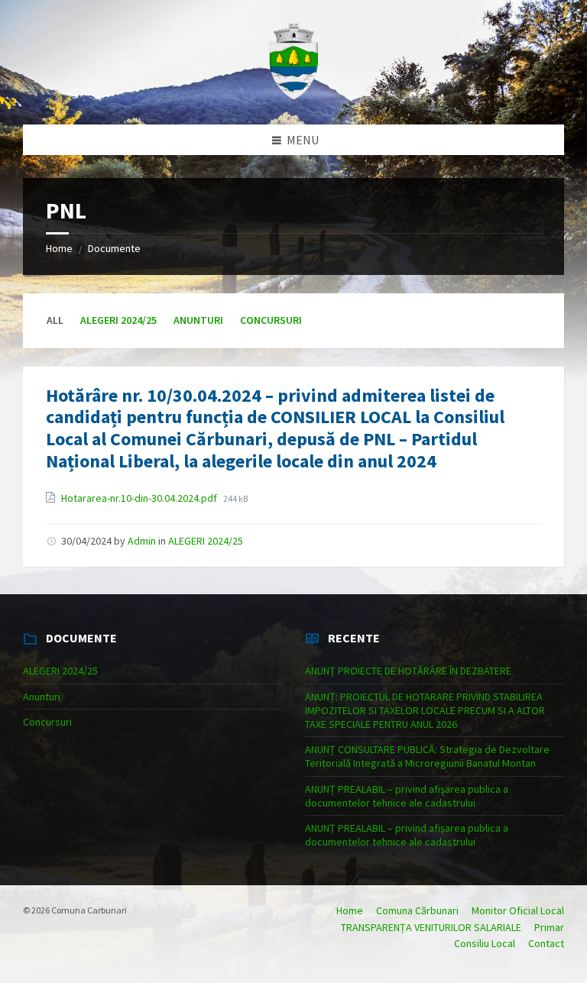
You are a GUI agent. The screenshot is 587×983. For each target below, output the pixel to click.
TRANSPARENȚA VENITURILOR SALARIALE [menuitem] (431, 927)
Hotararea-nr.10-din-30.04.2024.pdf (140, 498)
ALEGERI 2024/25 (118, 320)
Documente (114, 248)
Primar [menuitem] (549, 927)
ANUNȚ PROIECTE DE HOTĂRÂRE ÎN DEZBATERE (408, 670)
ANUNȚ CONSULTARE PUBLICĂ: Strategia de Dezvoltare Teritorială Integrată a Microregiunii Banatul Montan (427, 756)
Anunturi (198, 320)
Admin (142, 541)
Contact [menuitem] (546, 943)
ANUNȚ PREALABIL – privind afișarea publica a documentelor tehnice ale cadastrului (406, 796)
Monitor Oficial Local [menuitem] (518, 910)
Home (59, 248)
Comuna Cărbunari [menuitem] (417, 910)
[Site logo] (293, 94)
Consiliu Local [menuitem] (484, 943)
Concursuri (271, 320)
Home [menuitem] (349, 910)
